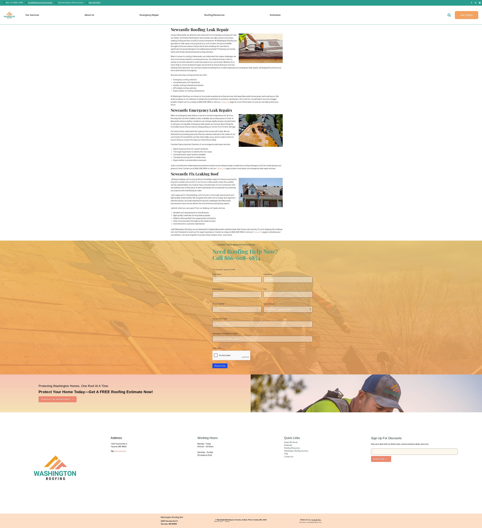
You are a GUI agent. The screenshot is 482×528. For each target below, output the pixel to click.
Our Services (32, 15)
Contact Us (224, 102)
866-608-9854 (120, 451)
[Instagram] (479, 3)
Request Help (220, 366)
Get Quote (467, 15)
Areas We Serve (290, 442)
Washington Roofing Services (296, 451)
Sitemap (227, 521)
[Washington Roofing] (9, 15)
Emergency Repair (149, 15)
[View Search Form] (449, 15)
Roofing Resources (292, 448)
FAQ (286, 454)
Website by (310, 520)
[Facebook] (471, 3)
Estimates (275, 15)
